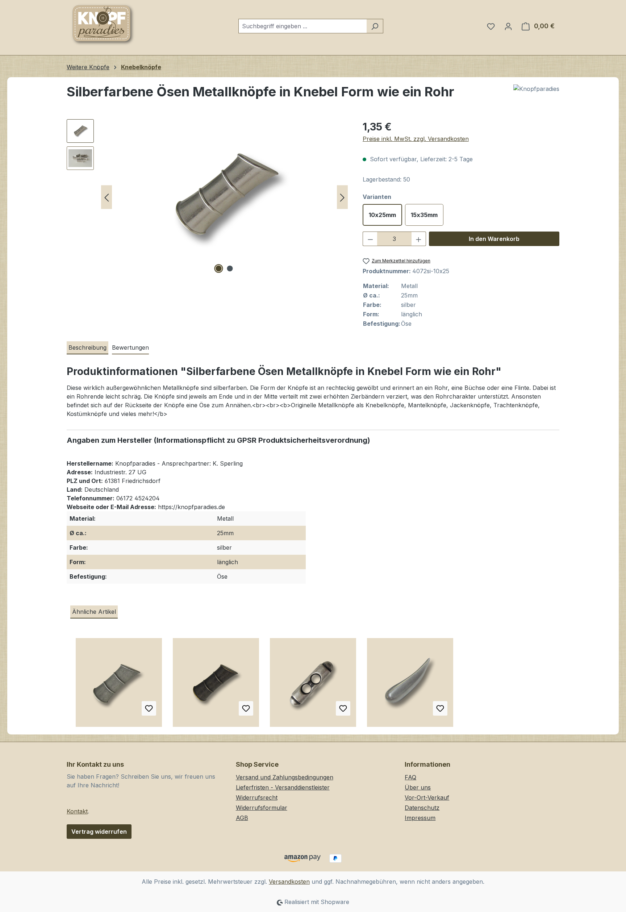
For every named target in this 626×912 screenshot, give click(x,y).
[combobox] (302, 26)
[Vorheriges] (106, 197)
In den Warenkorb (494, 238)
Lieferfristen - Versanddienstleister (283, 787)
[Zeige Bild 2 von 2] (230, 268)
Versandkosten (289, 881)
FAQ (410, 777)
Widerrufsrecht (256, 797)
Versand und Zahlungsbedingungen (284, 777)
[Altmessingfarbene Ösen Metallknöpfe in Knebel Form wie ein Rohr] (216, 685)
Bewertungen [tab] (130, 347)
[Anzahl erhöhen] (418, 239)
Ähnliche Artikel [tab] (94, 611)
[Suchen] (374, 26)
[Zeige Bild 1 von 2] (219, 268)
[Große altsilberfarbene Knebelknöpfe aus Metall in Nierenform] (410, 685)
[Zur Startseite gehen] (103, 24)
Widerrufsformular (261, 807)
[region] (207, 197)
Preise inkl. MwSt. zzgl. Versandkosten (416, 138)
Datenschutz (422, 807)
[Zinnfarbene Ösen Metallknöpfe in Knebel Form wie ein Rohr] (119, 685)
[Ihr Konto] (508, 26)
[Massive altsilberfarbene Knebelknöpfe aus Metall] (313, 685)
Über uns (418, 787)
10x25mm (382, 214)
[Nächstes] (342, 197)
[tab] (87, 347)
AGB (242, 817)
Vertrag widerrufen (99, 831)
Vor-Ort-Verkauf (427, 797)
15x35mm (424, 214)
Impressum (420, 817)
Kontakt (77, 811)
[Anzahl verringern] (370, 239)
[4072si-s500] (224, 197)
